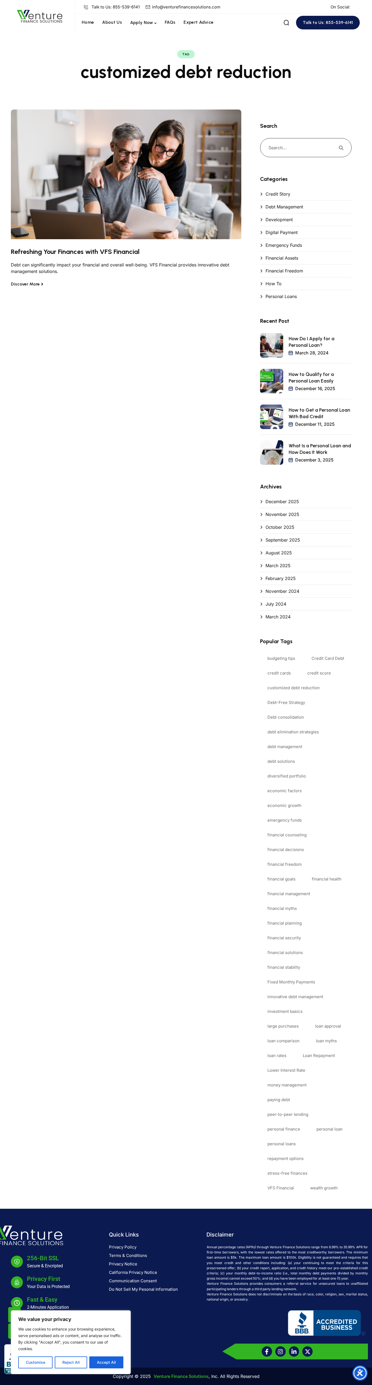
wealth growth (324, 1187)
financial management (288, 893)
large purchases (283, 1026)
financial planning (284, 923)
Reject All (71, 1362)
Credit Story (278, 194)
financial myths (282, 908)
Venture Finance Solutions (181, 1376)
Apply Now (141, 22)
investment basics (285, 1011)
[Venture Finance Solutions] (39, 16)
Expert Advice (199, 22)
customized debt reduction (293, 687)
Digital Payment (282, 232)
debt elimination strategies (293, 731)
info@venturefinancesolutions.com (186, 7)
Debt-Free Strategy (286, 702)
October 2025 (280, 527)
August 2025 (279, 552)
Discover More (25, 284)
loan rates (276, 1055)
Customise (35, 1362)
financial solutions (285, 952)
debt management (284, 746)
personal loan (329, 1129)
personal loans (281, 1143)
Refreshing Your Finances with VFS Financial (75, 252)
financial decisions (285, 849)
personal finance (283, 1129)
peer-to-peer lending (287, 1114)
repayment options (285, 1158)
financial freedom (284, 864)
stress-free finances (287, 1173)
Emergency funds (284, 245)
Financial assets (282, 258)
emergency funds (284, 820)
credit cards (279, 673)
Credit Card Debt (328, 658)
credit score (319, 673)
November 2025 (282, 514)
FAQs (170, 22)
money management (287, 1085)
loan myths (326, 1040)
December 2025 (282, 501)
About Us (112, 22)
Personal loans (281, 296)
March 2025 (278, 565)
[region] (71, 1342)
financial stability (283, 967)
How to (274, 283)
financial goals (281, 879)
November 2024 (282, 591)
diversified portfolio (286, 776)
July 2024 (276, 604)
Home (88, 22)
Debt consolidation (285, 717)
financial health (326, 879)
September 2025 (283, 540)
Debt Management (284, 206)
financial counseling (287, 834)
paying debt (278, 1099)
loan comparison (283, 1040)
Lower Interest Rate (286, 1070)
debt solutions (281, 761)
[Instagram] (280, 1351)
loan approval (328, 1026)
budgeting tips (281, 658)
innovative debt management (295, 996)
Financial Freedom (284, 271)
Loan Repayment (319, 1055)
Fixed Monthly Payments (291, 982)
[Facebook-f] (267, 1351)
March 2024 (278, 616)
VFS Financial (280, 1187)
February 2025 (281, 578)
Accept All (106, 1362)
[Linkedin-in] (294, 1351)
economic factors (284, 790)
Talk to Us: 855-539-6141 (116, 7)
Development (279, 219)
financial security (284, 937)
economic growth (284, 805)
